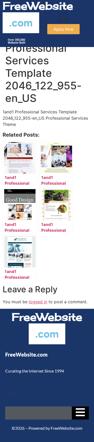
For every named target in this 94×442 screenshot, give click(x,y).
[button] (63, 17)
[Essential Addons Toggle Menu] (80, 413)
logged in (38, 301)
